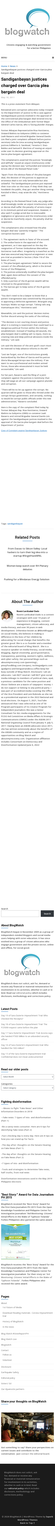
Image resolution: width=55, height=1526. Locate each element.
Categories (7, 1083)
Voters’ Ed (6, 1383)
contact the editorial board (35, 1453)
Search (4, 908)
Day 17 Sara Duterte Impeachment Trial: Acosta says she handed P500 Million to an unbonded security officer (27, 1036)
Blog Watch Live (9, 1339)
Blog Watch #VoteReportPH (15, 1333)
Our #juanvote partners (12, 1389)
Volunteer (7, 1360)
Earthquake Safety (10, 1372)
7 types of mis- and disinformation (20, 1163)
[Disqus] (27, 789)
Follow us (7, 1354)
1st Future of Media (12, 1307)
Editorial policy (8, 1377)
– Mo (4, 1108)
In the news (8, 1326)
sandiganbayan (15, 523)
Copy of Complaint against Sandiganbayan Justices (24, 430)
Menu (4, 57)
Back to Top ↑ (27, 1522)
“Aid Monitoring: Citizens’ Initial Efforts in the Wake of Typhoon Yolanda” (26, 1277)
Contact (5, 1350)
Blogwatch (6, 1344)
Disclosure (6, 1366)
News (13, 66)
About (4, 1303)
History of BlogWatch (13, 1321)
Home (4, 66)
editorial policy (24, 992)
